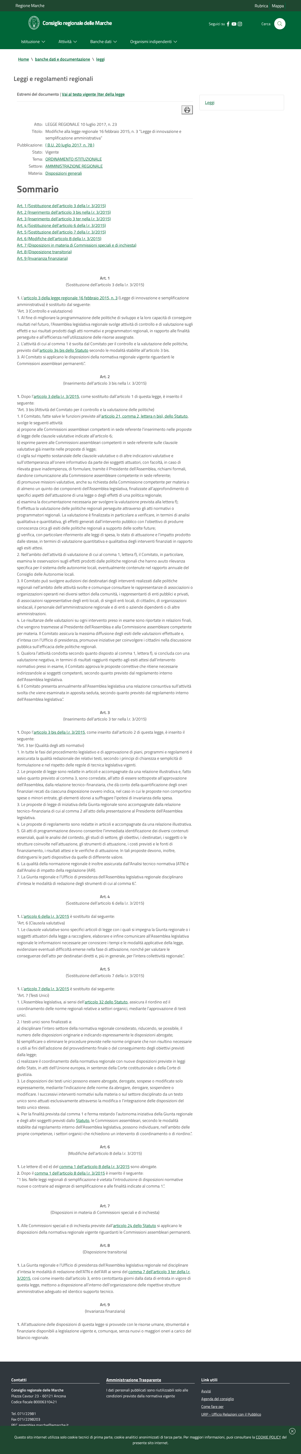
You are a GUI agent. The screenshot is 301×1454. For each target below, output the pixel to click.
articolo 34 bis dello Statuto (64, 350)
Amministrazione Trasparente (133, 1380)
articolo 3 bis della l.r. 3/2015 (59, 732)
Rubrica (261, 6)
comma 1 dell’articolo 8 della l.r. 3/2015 (94, 1166)
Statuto (82, 1120)
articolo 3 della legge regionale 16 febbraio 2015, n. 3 (71, 298)
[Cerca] (279, 23)
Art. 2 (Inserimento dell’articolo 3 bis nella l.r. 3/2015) (64, 212)
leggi (100, 59)
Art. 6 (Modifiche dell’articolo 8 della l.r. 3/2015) (59, 238)
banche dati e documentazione (62, 59)
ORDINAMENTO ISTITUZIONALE (73, 159)
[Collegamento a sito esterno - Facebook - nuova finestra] (228, 23)
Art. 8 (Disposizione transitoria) (44, 252)
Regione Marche (30, 5)
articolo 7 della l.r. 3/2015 (46, 989)
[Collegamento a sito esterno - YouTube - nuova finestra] (234, 23)
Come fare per (212, 1406)
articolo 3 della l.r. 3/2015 (56, 396)
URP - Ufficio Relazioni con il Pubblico (231, 1414)
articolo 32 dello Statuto (106, 1002)
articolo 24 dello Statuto (134, 1225)
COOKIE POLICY (268, 1437)
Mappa (278, 6)
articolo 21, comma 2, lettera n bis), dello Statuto (144, 416)
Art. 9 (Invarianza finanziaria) (42, 258)
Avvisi (206, 1391)
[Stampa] (187, 109)
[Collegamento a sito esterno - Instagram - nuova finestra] (240, 23)
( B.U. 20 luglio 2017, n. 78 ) (69, 145)
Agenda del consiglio (217, 1399)
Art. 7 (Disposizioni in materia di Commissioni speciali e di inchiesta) (76, 245)
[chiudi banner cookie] (292, 1431)
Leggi (209, 102)
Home (23, 59)
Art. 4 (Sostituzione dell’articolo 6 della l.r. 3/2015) (61, 225)
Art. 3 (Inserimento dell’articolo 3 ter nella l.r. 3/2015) (64, 219)
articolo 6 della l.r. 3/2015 (46, 916)
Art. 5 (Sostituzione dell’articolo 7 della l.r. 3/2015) (61, 232)
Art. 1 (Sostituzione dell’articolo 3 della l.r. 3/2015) (61, 205)
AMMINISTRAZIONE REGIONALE (74, 166)
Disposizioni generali (63, 173)
